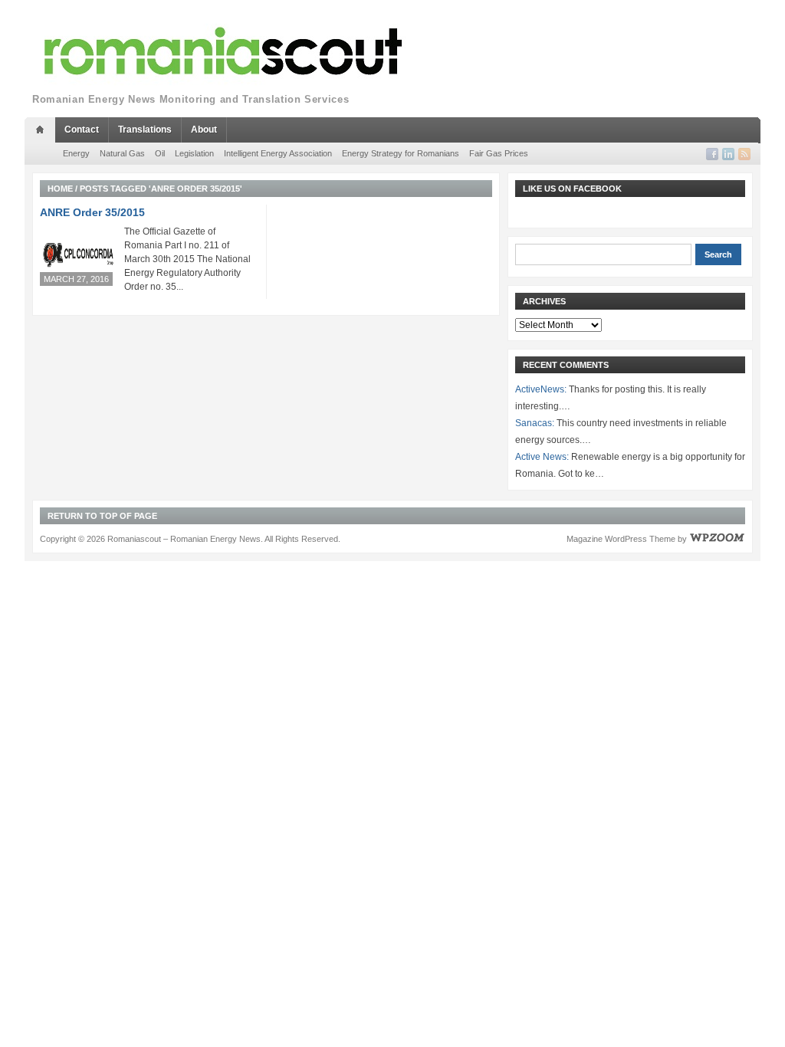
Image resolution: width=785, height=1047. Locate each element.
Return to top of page (102, 515)
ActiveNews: (541, 389)
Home (60, 188)
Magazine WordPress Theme (621, 538)
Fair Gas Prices (498, 153)
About (204, 129)
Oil (160, 153)
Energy (76, 153)
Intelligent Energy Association (278, 153)
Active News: (542, 456)
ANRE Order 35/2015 (92, 212)
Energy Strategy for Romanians (400, 153)
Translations (145, 129)
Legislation (194, 153)
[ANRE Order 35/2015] (78, 255)
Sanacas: (534, 423)
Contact (81, 129)
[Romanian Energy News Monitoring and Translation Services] (223, 52)
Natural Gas (122, 153)
